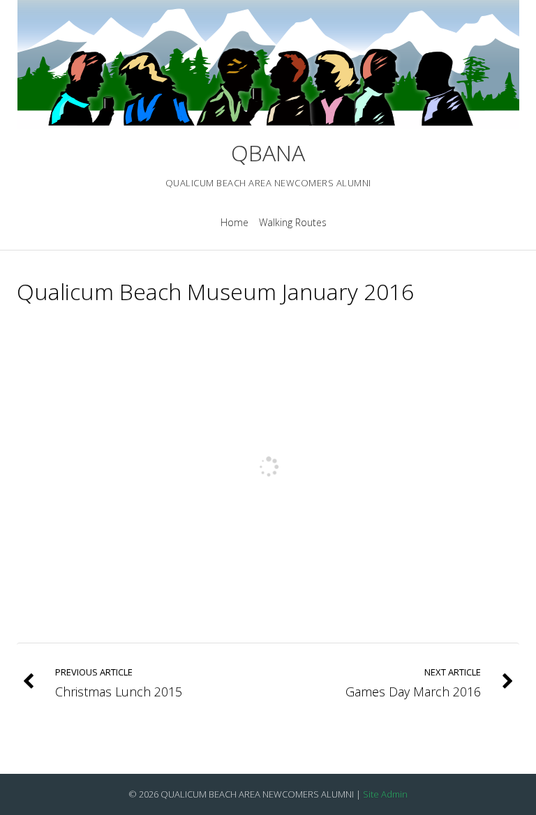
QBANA (268, 152)
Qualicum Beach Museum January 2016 (215, 291)
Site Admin (385, 794)
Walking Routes (293, 222)
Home (234, 222)
